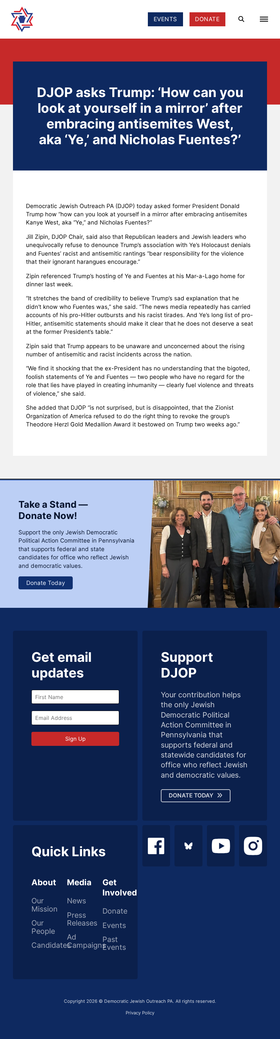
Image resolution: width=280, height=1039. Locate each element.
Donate (111, 911)
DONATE (207, 19)
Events (111, 925)
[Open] (264, 19)
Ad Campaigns (75, 941)
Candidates (39, 945)
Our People (39, 927)
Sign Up (75, 738)
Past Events (111, 943)
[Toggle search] (241, 19)
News (75, 901)
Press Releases (75, 919)
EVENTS (165, 19)
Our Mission (39, 905)
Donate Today (45, 582)
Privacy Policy (140, 1012)
